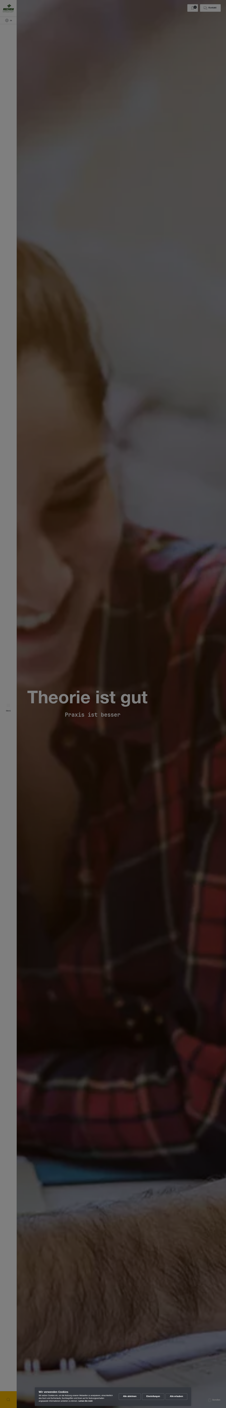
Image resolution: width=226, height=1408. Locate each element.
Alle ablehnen (130, 1397)
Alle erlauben (176, 1397)
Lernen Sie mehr (85, 1401)
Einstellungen (153, 1397)
